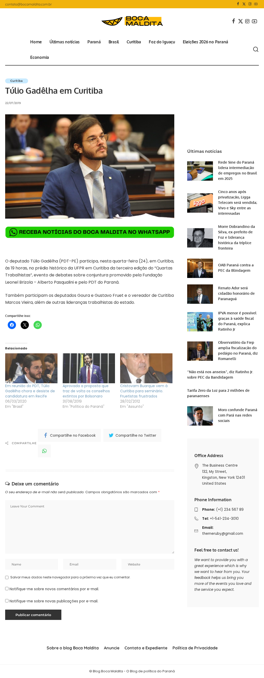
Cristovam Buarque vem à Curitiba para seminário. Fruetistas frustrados (144, 391)
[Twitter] (244, 4)
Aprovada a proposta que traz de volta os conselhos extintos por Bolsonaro (86, 391)
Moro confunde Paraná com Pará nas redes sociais (237, 415)
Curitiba (16, 81)
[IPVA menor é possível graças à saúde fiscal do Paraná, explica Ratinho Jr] (200, 321)
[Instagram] (250, 4)
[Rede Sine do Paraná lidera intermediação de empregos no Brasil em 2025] (200, 171)
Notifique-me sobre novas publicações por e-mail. (54, 601)
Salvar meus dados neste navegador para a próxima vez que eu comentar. (70, 577)
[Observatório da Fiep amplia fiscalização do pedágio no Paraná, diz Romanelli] (200, 351)
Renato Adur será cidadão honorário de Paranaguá (236, 293)
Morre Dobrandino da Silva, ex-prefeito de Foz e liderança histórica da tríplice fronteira (236, 237)
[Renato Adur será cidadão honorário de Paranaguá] (200, 294)
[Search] (256, 49)
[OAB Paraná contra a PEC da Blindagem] (200, 268)
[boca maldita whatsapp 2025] (89, 232)
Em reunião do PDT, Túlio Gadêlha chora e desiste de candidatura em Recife (30, 391)
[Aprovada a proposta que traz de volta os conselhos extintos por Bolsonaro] (89, 368)
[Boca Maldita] (132, 21)
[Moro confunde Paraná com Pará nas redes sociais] (200, 416)
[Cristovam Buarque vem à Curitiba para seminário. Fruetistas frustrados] (146, 368)
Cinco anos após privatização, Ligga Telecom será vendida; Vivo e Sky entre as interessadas (237, 202)
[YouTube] (256, 4)
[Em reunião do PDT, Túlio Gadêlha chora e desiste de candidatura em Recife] (31, 368)
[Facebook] (238, 4)
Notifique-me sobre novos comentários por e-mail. (54, 589)
